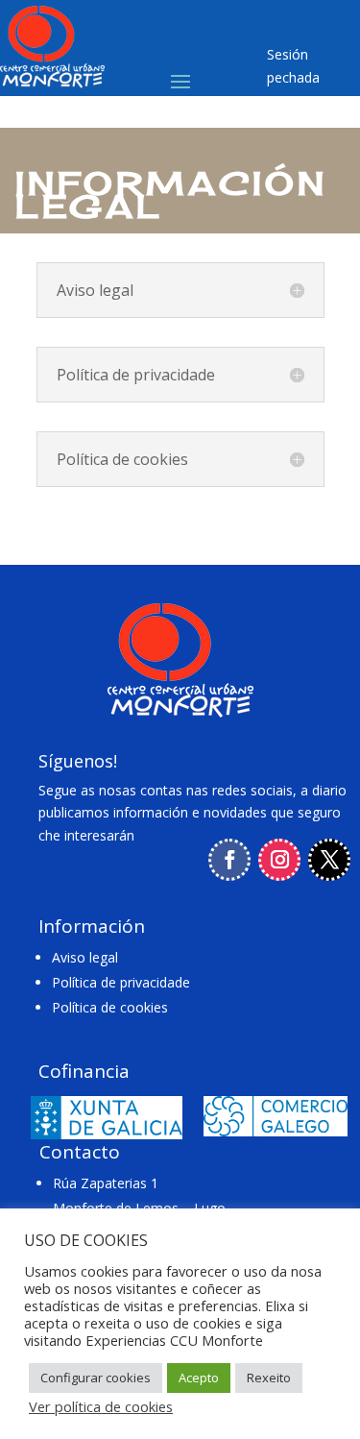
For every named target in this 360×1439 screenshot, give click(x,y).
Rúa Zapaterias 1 (105, 1183)
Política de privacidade (121, 982)
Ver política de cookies (101, 1406)
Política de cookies (110, 1007)
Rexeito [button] (269, 1377)
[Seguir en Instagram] (279, 860)
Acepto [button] (199, 1377)
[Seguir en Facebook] (229, 860)
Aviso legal (85, 957)
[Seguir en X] (329, 860)
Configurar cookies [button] (95, 1377)
